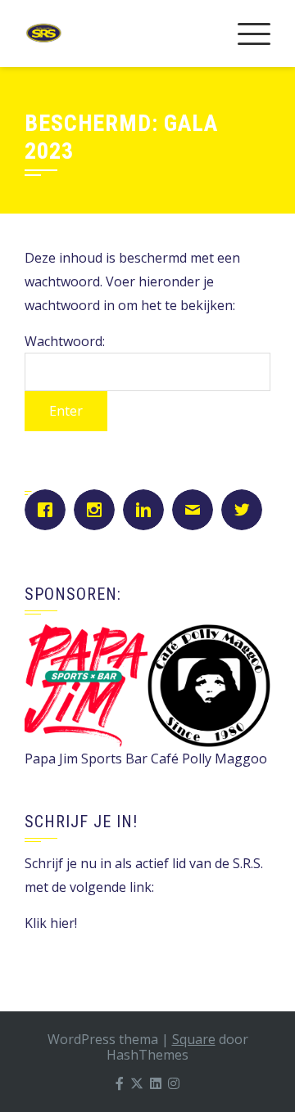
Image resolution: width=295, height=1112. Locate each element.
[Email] (196, 509)
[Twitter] (245, 509)
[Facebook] (49, 509)
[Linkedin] (147, 509)
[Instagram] (98, 509)
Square (194, 1039)
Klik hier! (51, 923)
